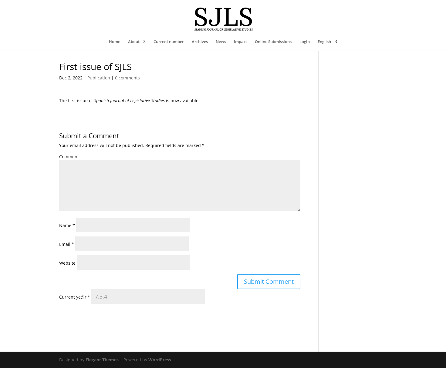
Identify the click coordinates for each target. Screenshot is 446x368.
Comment (69, 156)
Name (67, 225)
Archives (200, 41)
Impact (240, 41)
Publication (98, 78)
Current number (169, 41)
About (134, 41)
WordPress (159, 360)
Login (304, 41)
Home (114, 41)
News (221, 41)
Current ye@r (74, 297)
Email (66, 244)
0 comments (127, 78)
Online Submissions (273, 41)
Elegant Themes (102, 360)
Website (67, 263)
